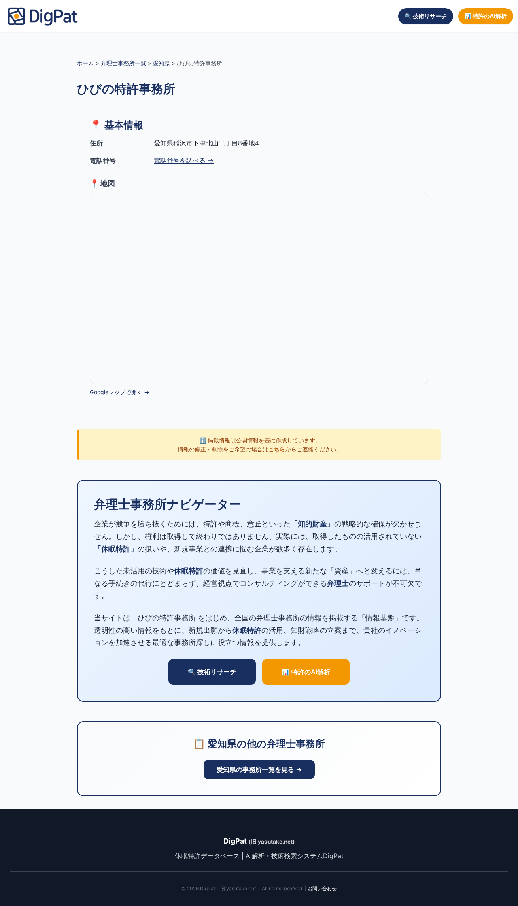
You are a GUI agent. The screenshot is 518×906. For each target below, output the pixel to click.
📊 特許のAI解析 (486, 16)
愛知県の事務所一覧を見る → (259, 769)
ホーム (85, 63)
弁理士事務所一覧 (123, 63)
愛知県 (161, 63)
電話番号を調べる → (184, 160)
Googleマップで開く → (119, 392)
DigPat (259, 841)
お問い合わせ (322, 888)
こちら (276, 449)
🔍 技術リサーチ (426, 16)
